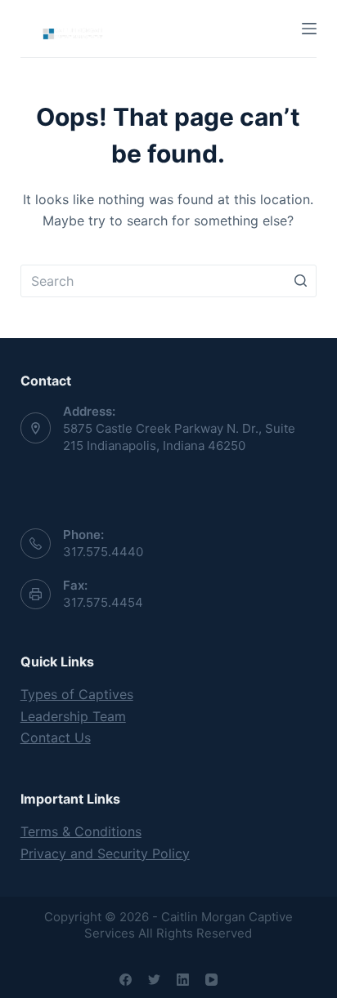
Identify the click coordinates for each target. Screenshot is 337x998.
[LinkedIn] (183, 979)
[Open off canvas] (309, 28)
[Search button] (300, 281)
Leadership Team (73, 716)
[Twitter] (154, 979)
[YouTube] (211, 979)
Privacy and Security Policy (105, 853)
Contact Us (55, 737)
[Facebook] (125, 979)
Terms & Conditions (81, 831)
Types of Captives (76, 694)
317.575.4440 (103, 551)
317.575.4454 (103, 602)
